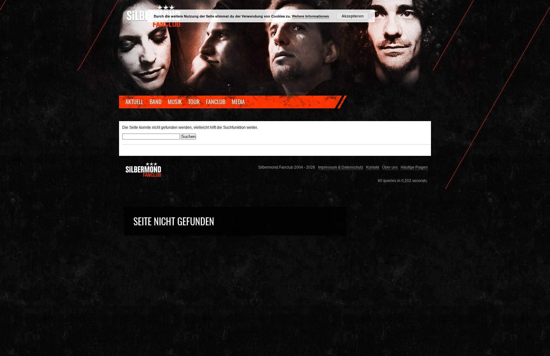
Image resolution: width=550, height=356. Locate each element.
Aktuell (134, 102)
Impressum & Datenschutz (340, 167)
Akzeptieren (352, 16)
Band (155, 102)
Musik (175, 102)
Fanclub (215, 102)
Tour (194, 102)
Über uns (390, 167)
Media (238, 102)
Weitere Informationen (310, 16)
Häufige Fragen (414, 167)
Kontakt (372, 167)
